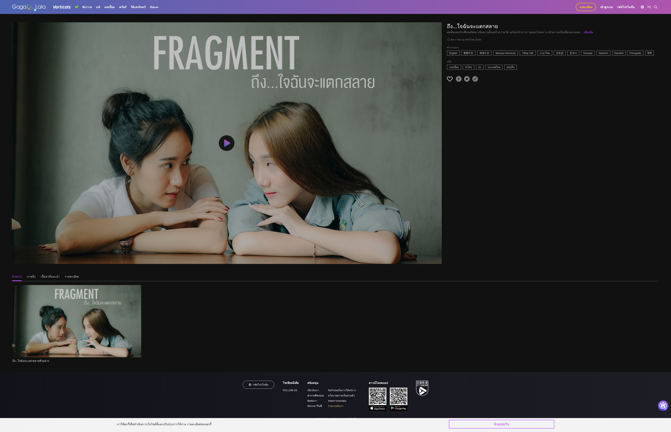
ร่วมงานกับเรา (335, 405)
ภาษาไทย (545, 52)
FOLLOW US (290, 390)
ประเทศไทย (494, 67)
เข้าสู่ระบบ (606, 7)
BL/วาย (87, 7)
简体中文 (484, 52)
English (453, 52)
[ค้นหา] (655, 7)
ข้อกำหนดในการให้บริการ (342, 390)
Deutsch (603, 52)
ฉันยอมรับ (501, 424)
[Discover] (648, 7)
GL (479, 67)
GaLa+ (154, 7)
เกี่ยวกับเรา (313, 390)
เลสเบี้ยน (109, 7)
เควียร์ (123, 7)
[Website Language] (642, 7)
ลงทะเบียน (586, 7)
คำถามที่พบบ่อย (315, 395)
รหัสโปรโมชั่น (626, 7)
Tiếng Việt (527, 52)
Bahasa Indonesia (506, 52)
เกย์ (98, 7)
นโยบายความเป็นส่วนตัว (341, 395)
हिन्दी (649, 52)
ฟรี (76, 7)
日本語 (559, 52)
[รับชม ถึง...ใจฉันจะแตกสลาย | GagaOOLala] (28, 7)
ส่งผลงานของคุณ (337, 400)
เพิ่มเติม (588, 32)
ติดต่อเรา (312, 400)
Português (635, 52)
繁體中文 (468, 52)
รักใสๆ (468, 67)
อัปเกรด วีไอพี (314, 405)
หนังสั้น (510, 67)
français (587, 52)
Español (618, 52)
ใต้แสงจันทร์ (138, 7)
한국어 (573, 52)
